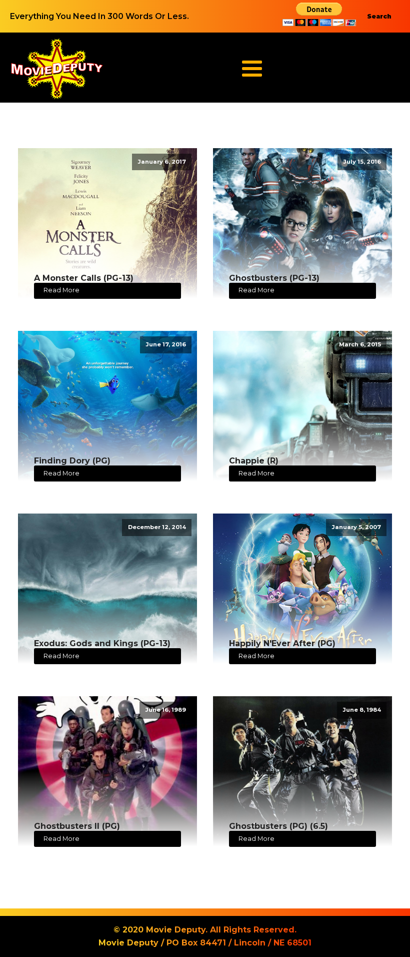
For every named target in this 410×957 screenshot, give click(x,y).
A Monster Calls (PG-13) (84, 278)
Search (379, 16)
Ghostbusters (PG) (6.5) (278, 826)
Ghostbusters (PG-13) (274, 278)
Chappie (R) (253, 460)
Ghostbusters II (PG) (77, 826)
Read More (62, 290)
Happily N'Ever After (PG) (282, 643)
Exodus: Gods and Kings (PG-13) (102, 643)
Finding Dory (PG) (72, 460)
